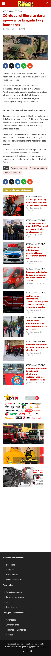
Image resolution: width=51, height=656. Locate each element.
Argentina (17, 11)
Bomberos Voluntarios (38, 168)
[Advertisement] (25, 515)
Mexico (38, 196)
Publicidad (10, 565)
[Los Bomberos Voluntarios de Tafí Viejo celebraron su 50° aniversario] (13, 326)
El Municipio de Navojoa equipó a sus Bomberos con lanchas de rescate (37, 202)
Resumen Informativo (15, 597)
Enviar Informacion (14, 579)
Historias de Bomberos (16, 630)
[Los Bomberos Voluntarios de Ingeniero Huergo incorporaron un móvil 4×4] (13, 253)
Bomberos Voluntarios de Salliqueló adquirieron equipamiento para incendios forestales (36, 374)
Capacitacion (11, 607)
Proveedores (12, 574)
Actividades (11, 620)
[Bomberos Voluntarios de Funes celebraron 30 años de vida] (13, 350)
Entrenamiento (12, 625)
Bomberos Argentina (19, 168)
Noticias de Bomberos (12, 172)
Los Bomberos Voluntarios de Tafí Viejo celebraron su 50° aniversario (37, 324)
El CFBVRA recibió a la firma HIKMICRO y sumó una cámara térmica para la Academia (37, 227)
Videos (9, 602)
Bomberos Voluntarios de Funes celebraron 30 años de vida (37, 347)
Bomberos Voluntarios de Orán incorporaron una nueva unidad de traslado (36, 276)
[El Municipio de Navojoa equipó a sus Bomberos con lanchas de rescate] (13, 205)
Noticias (7, 11)
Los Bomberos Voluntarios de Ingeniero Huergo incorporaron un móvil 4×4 (36, 253)
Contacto (10, 570)
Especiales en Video (14, 592)
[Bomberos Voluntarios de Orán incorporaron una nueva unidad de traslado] (13, 277)
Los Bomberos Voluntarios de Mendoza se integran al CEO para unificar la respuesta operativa (37, 301)
